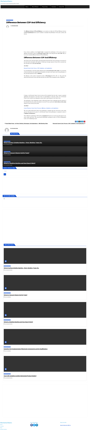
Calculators (54, 6)
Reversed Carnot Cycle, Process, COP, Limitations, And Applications (38, 68)
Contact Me (61, 6)
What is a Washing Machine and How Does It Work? (19, 163)
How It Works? (35, 6)
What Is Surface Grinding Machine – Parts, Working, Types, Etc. (23, 142)
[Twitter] (34, 425)
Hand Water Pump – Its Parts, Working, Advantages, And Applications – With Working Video (27, 123)
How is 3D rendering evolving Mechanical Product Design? (20, 376)
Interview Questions (7, 141)
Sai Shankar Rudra (14, 25)
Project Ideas (45, 6)
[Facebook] (31, 425)
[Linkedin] (36, 425)
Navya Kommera (8, 154)
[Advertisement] (49, 11)
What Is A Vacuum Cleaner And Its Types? (16, 153)
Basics (27, 6)
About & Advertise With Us (65, 425)
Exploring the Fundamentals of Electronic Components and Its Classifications (25, 349)
